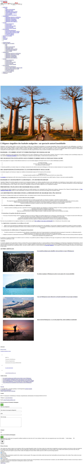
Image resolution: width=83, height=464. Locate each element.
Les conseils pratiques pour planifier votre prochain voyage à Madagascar (17, 378)
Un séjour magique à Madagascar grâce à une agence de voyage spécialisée (17, 379)
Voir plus (2, 386)
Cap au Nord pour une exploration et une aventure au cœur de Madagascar (17, 382)
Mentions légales (3, 349)
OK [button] (74, 438)
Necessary (4, 452)
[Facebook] (1, 404)
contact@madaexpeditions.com (9, 399)
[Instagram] (2, 404)
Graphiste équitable (28, 388)
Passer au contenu (3, 1)
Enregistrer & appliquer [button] (4, 461)
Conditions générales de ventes (5, 351)
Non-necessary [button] (3, 457)
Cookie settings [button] (69, 438)
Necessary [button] (2, 451)
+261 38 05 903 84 (8, 397)
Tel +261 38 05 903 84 (9, 367)
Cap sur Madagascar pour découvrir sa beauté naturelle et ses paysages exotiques (18, 380)
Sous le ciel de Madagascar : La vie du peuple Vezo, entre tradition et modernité (18, 381)
